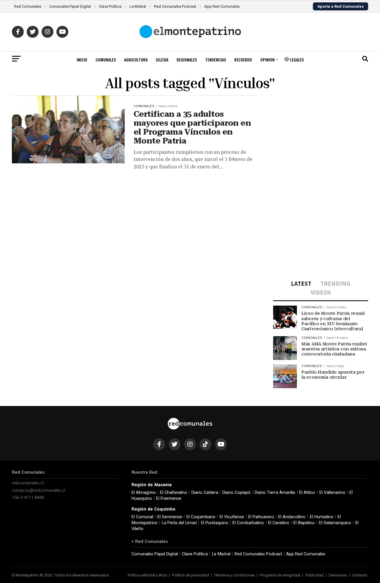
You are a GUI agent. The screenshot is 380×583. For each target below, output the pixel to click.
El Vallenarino (332, 492)
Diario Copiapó (236, 492)
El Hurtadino (321, 516)
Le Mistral (137, 6)
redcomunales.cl (28, 483)
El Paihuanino (261, 516)
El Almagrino (144, 492)
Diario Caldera (204, 492)
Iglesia (162, 59)
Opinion (267, 59)
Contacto (360, 575)
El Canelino (278, 522)
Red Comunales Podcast (175, 6)
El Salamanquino (335, 522)
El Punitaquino (214, 522)
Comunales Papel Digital (70, 6)
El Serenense (169, 516)
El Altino (307, 492)
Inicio (82, 59)
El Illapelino (304, 522)
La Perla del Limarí (179, 522)
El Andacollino (291, 516)
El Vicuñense (232, 516)
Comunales (106, 59)
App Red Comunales (222, 6)
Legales (296, 59)
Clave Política (110, 6)
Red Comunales (27, 6)
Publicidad (314, 575)
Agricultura (136, 59)
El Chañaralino (173, 492)
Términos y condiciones (234, 575)
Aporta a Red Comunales (340, 6)
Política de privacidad (190, 575)
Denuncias (338, 575)
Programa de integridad (280, 575)
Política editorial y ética (147, 575)
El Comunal (142, 516)
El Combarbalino (248, 522)
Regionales (187, 59)
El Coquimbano (201, 516)
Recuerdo (243, 59)
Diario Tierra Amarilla (275, 492)
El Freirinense (168, 498)
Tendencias (215, 59)
